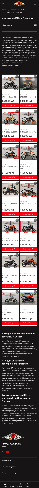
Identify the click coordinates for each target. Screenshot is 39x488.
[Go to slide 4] (9, 90)
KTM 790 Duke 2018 (27, 275)
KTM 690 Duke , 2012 (28, 240)
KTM (23, 10)
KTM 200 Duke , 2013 (28, 97)
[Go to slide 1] (4, 91)
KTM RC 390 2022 (27, 312)
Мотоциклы (14, 10)
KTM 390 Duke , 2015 (28, 204)
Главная (4, 10)
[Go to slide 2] (5, 90)
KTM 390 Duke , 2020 (10, 240)
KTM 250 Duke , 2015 (28, 132)
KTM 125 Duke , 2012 (9, 97)
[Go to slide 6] (13, 90)
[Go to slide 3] (7, 90)
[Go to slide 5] (11, 90)
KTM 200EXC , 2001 (9, 132)
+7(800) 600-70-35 (11, 444)
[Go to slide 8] (16, 90)
